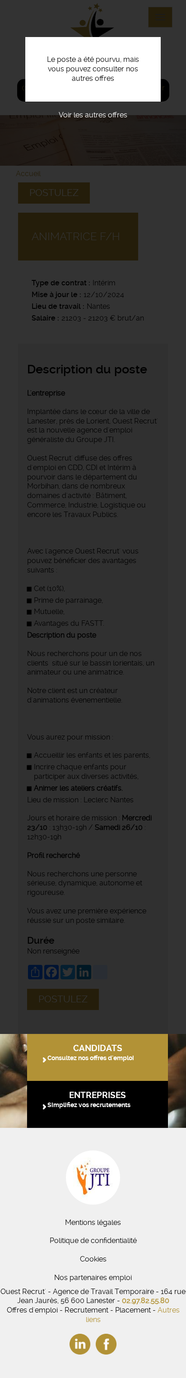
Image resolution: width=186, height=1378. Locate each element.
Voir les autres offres (93, 115)
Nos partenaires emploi (93, 1277)
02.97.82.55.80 (145, 1300)
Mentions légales (93, 1222)
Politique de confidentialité (93, 1240)
